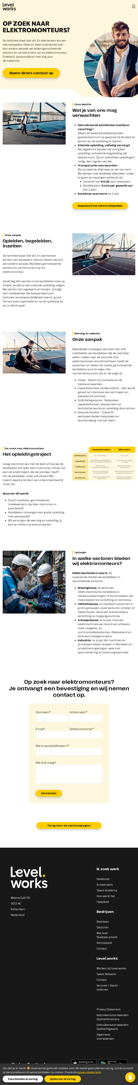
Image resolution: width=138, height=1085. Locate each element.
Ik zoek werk (105, 884)
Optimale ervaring (63, 1079)
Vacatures (103, 879)
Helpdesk (103, 902)
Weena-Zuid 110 (20, 898)
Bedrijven (103, 921)
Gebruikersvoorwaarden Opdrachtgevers (112, 1027)
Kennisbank (104, 943)
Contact (102, 948)
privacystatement (89, 1072)
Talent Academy (107, 890)
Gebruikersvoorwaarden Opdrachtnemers (112, 1017)
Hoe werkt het (106, 896)
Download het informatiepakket (100, 206)
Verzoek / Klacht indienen (107, 987)
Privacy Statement (109, 1009)
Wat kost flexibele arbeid (107, 935)
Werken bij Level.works (111, 968)
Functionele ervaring (23, 1079)
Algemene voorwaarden (105, 1036)
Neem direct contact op (31, 73)
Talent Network (106, 974)
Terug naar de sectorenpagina (69, 825)
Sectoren (103, 927)
